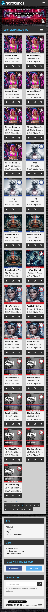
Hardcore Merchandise (15, 551)
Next (23, 509)
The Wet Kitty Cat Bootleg (16, 305)
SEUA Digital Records (14, 61)
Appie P (18, 58)
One (35, 162)
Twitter (35, 568)
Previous (15, 505)
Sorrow (8, 308)
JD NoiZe (9, 58)
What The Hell (35, 270)
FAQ (7, 532)
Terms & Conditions (14, 534)
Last (29, 509)
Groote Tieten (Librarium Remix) (19, 162)
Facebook (14, 568)
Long (13, 198)
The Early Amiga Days (15, 484)
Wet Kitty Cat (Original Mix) (17, 341)
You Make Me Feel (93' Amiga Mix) (20, 377)
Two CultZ (35, 165)
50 (13, 501)
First (7, 505)
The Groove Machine (14, 237)
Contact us (10, 529)
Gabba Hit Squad (35, 273)
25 (9, 501)
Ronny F (19, 380)
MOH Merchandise (13, 553)
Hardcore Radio (12, 548)
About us (9, 526)
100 (17, 501)
